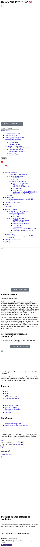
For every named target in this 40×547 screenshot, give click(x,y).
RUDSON (16, 178)
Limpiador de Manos (11, 135)
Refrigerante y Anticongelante (14, 146)
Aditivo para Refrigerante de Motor (19, 148)
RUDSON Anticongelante (21, 183)
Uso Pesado (12, 153)
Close (1, 440)
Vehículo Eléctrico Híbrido (21, 187)
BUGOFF (16, 180)
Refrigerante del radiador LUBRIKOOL (25, 192)
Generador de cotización (12, 202)
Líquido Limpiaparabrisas (13, 139)
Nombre (4, 538)
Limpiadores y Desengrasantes (14, 137)
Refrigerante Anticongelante (17, 181)
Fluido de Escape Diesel (12, 134)
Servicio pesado (17, 190)
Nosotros (7, 204)
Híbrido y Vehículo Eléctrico (17, 151)
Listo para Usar (13, 142)
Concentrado (13, 141)
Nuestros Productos (11, 172)
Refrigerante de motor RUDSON (23, 194)
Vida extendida (17, 188)
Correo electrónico (7, 541)
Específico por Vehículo (16, 149)
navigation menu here (16, 444)
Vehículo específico (19, 185)
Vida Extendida (13, 155)
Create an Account (5, 454)
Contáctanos (8, 206)
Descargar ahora (7, 545)
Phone (3, 543)
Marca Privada (9, 197)
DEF (10, 195)
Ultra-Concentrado (14, 144)
